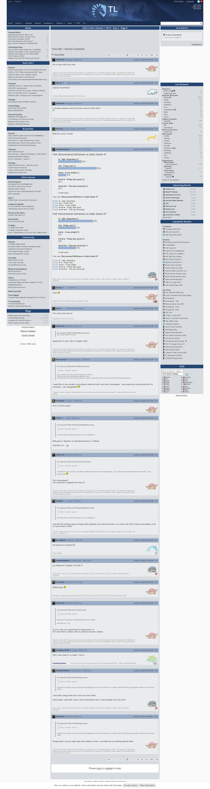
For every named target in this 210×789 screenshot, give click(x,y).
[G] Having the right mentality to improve (22, 102)
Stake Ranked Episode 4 (174, 347)
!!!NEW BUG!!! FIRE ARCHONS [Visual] (22, 145)
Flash (168, 388)
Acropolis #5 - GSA (172, 307)
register (109, 768)
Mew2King (167, 150)
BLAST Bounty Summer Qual (175, 276)
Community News (15, 47)
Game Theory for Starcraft (17, 167)
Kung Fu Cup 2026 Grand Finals (176, 318)
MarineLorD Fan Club (15, 260)
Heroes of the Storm (16, 213)
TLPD (181, 366)
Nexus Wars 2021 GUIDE (17, 108)
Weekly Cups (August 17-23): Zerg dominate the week (25, 52)
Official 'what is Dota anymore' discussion (22, 200)
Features (59, 23)
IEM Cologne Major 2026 (173, 285)
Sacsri (166, 117)
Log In (10, 1)
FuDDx (46, 320)
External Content (15, 115)
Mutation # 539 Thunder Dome (18, 121)
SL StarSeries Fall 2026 (173, 355)
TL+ (84, 23)
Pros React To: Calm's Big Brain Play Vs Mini (23, 140)
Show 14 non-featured (170, 180)
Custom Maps (14, 106)
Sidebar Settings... (182, 395)
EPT (78, 23)
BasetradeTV (170, 172)
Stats (167, 384)
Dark (167, 381)
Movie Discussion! (14, 271)
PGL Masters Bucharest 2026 (175, 335)
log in (99, 768)
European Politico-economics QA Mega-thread (24, 246)
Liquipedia (190, 1)
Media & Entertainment (17, 269)
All (157, 55)
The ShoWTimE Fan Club (17, 265)
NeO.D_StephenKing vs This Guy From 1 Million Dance (27, 232)
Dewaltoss (167, 102)
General (11, 68)
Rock (166, 114)
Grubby (166, 136)
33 (47, 49)
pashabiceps (168, 127)
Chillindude (167, 153)
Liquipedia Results (181, 221)
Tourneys (12, 84)
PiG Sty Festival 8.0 (172, 232)
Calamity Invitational (172, 324)
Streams (38, 23)
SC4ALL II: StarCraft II (173, 315)
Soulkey (188, 388)
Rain (167, 386)
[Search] (201, 23)
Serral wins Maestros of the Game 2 (20, 41)
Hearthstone (13, 219)
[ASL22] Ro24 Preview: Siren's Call (20, 35)
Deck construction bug (16, 221)
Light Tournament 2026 (173, 235)
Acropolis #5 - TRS (172, 301)
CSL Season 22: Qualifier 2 (174, 254)
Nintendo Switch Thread (16, 189)
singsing (167, 138)
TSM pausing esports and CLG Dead (21, 209)
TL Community (14, 302)
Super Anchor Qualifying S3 (174, 251)
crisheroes (167, 143)
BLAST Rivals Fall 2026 (173, 327)
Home (10, 23)
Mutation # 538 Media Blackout (18, 124)
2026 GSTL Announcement (17, 88)
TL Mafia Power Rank (15, 228)
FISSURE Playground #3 (174, 358)
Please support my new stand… (19, 323)
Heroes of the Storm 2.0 (16, 215)
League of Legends (16, 204)
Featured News (14, 32)
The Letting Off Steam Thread (18, 251)
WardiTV (169, 168)
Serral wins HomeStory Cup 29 (19, 39)
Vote (55, 201)
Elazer (188, 384)
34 (137, 55)
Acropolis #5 (169, 298)
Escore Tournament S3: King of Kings (178, 295)
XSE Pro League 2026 (173, 282)
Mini (186, 390)
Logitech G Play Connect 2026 (176, 352)
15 (47, 39)
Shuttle (166, 100)
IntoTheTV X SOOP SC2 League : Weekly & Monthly (26, 90)
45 (47, 56)
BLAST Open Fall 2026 (173, 265)
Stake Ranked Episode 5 (174, 332)
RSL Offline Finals (171, 321)
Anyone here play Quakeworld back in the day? (24, 191)
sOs (186, 379)
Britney (166, 97)
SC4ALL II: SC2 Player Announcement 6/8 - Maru (25, 72)
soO (186, 381)
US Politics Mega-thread (16, 244)
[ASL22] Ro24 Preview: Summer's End (21, 37)
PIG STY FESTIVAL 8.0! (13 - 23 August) (22, 93)
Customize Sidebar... (28, 327)
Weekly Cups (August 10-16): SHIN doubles (23, 54)
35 (142, 55)
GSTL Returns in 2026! (16, 56)
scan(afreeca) (169, 109)
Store (70, 23)
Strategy (11, 100)
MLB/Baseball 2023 (15, 285)
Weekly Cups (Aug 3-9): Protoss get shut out (23, 58)
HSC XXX (168, 312)
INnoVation (188, 382)
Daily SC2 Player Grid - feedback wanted (22, 74)
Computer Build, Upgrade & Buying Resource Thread (26, 297)
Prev (109, 55)
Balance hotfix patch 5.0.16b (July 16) (21, 77)
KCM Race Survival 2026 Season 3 (177, 242)
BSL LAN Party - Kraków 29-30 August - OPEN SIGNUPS (28, 154)
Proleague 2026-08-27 (173, 229)
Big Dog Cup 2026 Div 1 (173, 262)
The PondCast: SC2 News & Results (21, 119)
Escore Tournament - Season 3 (19, 159)
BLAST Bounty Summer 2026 (175, 274)
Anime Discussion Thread (17, 274)
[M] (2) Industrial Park (15, 110)
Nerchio (187, 377)
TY (167, 379)
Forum (18, 23)
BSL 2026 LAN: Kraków (173, 256)
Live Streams (181, 84)
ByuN (168, 377)
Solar (167, 382)
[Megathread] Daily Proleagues (19, 156)
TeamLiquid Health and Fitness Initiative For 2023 (25, 282)
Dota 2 (11, 198)
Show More (167, 217)
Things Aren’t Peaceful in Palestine (20, 249)
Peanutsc (45, 323)
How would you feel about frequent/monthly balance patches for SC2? (28, 79)
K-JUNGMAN (170, 245)
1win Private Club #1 (172, 350)
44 (47, 41)
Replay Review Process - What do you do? (23, 165)
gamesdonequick (171, 164)
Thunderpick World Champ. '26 (176, 341)
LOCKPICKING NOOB (16, 318)
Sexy (165, 107)
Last (167, 392)
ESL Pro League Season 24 (175, 344)
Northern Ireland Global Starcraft (19, 306)
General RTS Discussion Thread (19, 186)
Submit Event (196, 44)
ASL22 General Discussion (17, 138)
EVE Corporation (14, 194)
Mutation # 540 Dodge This (17, 117)
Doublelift (167, 121)
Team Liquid (178, 1)
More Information (147, 785)
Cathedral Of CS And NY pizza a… (20, 320)
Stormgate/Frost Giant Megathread (20, 184)
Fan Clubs (12, 258)
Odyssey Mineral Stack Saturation (20, 170)
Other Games (28, 177)
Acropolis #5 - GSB (172, 310)
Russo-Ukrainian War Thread (18, 254)
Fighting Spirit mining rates (17, 172)
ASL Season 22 (170, 248)
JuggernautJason (170, 93)
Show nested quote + (69, 370)
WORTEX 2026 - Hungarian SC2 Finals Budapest (25, 95)
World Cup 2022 (14, 291)
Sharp (187, 392)
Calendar (28, 23)
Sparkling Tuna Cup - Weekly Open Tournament (25, 86)
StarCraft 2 (28, 62)
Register (18, 1)
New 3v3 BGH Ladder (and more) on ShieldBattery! (25, 49)
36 (146, 55)
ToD (165, 155)
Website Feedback (28, 331)
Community (28, 237)
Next (151, 55)
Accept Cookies (130, 785)
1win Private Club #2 (172, 338)
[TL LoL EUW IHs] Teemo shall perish (21, 206)
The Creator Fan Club (15, 262)
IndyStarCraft (168, 148)
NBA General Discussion (16, 287)
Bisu (186, 386)
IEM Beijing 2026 (171, 330)
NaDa (166, 112)
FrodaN (166, 141)
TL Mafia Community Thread (18, 230)
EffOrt (168, 390)
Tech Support (13, 295)
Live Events (182, 27)
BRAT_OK (167, 91)
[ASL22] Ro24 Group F (16, 151)
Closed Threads (28, 335)
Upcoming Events (182, 185)
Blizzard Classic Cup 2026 (174, 304)
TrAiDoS (45, 315)
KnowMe (167, 145)
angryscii (169, 177)
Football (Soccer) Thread (17, 280)
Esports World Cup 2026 (173, 268)
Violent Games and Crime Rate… (19, 315)
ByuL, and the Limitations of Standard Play (22, 43)
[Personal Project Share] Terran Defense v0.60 (24, 143)
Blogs (28, 310)
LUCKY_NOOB (43, 318)
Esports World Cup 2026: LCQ (176, 271)
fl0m (165, 125)
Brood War (28, 128)
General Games (14, 182)
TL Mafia (11, 226)
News (28, 27)
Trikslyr (166, 158)
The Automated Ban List (16, 304)
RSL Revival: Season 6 (173, 259)
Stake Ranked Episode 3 (174, 279)
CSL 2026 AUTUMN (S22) (174, 292)
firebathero (167, 105)
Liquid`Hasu (168, 132)
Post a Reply (59, 55)
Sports (11, 278)
